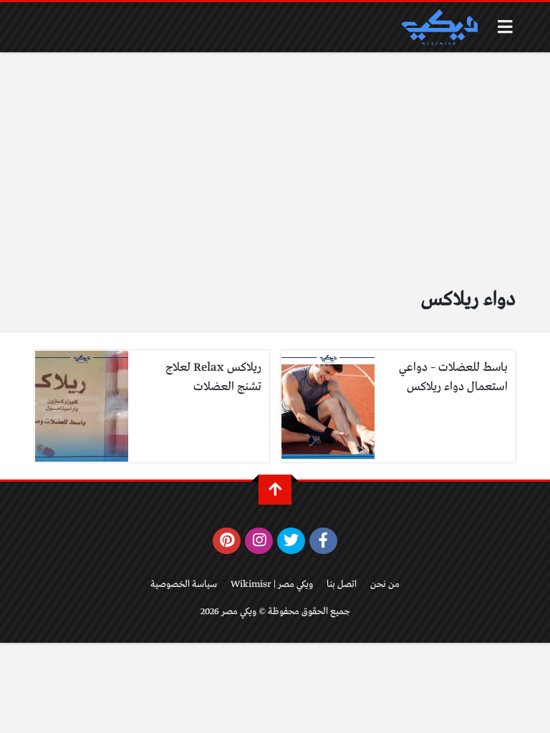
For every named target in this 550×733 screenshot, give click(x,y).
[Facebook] (323, 541)
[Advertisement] (275, 177)
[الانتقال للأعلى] (275, 490)
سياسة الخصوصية (183, 584)
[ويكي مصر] (439, 27)
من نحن (385, 584)
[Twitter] (291, 541)
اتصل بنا (342, 584)
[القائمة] (505, 27)
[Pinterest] (227, 541)
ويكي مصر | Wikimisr (272, 584)
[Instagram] (259, 541)
